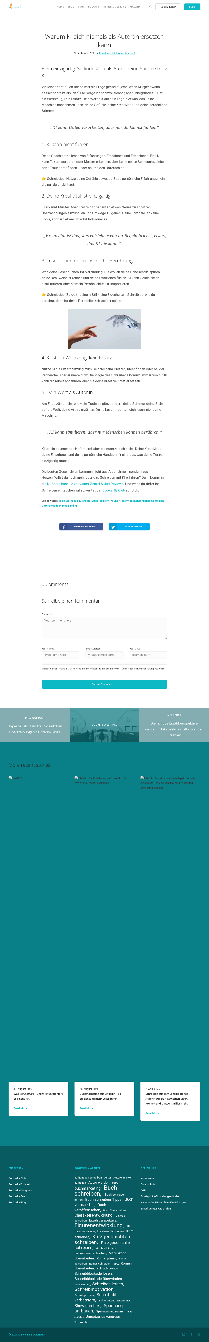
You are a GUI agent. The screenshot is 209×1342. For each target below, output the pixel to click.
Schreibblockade (107, 1268)
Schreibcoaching (82, 1284)
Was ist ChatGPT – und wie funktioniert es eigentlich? (38, 1096)
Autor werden (98, 1182)
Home (60, 6)
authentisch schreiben (88, 1177)
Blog (71, 6)
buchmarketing (87, 1188)
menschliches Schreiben (148, 500)
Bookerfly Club (113, 490)
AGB (143, 1190)
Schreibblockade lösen (93, 1273)
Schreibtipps (107, 1300)
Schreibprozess (84, 1295)
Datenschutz (148, 1184)
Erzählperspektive (102, 1220)
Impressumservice (114, 6)
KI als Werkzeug (68, 500)
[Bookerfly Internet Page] (199, 1334)
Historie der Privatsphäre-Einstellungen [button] (163, 1202)
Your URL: (135, 648)
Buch (114, 1183)
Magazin (135, 6)
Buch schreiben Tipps (103, 1199)
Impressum (147, 1178)
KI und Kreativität (121, 500)
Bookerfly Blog (17, 1202)
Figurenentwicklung (98, 1225)
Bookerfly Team (18, 1196)
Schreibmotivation (93, 1289)
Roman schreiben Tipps (103, 1263)
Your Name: (48, 648)
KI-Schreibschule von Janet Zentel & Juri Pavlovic (85, 484)
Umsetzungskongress (103, 1316)
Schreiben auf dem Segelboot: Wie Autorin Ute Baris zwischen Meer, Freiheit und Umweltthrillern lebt (167, 1098)
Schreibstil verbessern (95, 1297)
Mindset (130, 53)
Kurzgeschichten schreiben (102, 1239)
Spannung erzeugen (109, 1311)
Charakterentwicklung (93, 1215)
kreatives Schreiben (110, 1231)
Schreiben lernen (107, 1283)
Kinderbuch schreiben (84, 1231)
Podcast (93, 6)
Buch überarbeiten (114, 1210)
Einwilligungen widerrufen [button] (156, 1208)
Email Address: (93, 648)
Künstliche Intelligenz (111, 53)
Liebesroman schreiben (90, 1253)
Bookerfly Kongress (20, 1190)
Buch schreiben (95, 1190)
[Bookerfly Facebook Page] (191, 1334)
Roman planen (106, 1258)
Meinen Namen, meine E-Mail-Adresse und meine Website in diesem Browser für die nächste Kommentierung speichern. (103, 668)
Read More (20, 1108)
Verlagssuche (80, 1322)
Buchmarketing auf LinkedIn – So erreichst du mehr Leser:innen (100, 1096)
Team (81, 6)
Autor (107, 1177)
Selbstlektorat (123, 1300)
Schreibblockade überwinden (98, 1279)
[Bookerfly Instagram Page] (183, 1334)
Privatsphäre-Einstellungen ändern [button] (160, 1196)
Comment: (47, 614)
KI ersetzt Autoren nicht (94, 500)
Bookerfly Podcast (19, 1184)
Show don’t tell (87, 1305)
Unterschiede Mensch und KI (59, 505)
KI (128, 1226)
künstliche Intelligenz (106, 1248)
